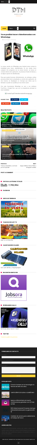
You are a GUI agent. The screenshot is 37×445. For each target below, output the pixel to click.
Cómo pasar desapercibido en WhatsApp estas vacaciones (17, 155)
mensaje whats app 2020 (9, 130)
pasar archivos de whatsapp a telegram (13, 114)
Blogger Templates (29, 439)
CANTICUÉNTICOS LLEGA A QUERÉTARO (22, 392)
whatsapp (13, 39)
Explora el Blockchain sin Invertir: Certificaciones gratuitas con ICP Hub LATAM (22, 402)
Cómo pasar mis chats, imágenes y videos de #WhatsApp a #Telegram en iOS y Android (16, 123)
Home (4, 28)
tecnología (7, 39)
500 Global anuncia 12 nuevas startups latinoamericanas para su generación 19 (23, 410)
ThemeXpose (12, 439)
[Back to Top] (18, 443)
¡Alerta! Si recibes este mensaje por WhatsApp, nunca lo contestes (16, 139)
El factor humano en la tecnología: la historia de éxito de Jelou (22, 385)
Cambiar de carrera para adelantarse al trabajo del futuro (23, 417)
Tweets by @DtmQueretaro (9, 337)
